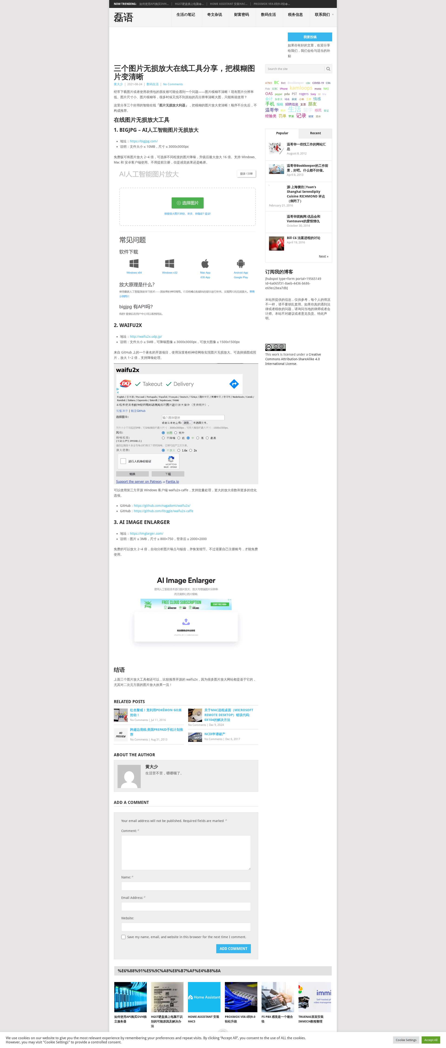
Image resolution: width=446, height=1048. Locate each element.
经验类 (270, 116)
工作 (308, 99)
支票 (303, 104)
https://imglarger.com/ (146, 533)
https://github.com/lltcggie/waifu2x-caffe (163, 511)
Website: (127, 918)
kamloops (301, 87)
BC (276, 82)
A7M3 (268, 83)
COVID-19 (318, 83)
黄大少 (118, 84)
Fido (267, 88)
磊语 (123, 17)
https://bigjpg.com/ (144, 141)
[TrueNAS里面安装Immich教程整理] (314, 997)
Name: (127, 877)
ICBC (275, 88)
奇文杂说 (214, 14)
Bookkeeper (296, 83)
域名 (287, 99)
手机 (270, 104)
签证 (326, 110)
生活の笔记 (186, 14)
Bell (283, 83)
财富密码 (241, 14)
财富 (311, 116)
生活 (294, 109)
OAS (269, 93)
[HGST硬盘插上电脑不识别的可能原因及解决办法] (167, 997)
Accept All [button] (430, 1040)
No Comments (173, 84)
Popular (282, 133)
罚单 (282, 116)
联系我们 (322, 14)
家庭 (294, 99)
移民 (318, 110)
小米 (301, 99)
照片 (283, 110)
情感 (317, 99)
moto (318, 88)
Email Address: (133, 897)
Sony (313, 94)
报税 (280, 104)
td (319, 94)
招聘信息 (291, 104)
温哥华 (272, 110)
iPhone (284, 88)
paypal (278, 94)
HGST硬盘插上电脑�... (189, 4)
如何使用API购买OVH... (154, 4)
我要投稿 (310, 37)
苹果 (291, 116)
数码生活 (268, 14)
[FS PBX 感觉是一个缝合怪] (278, 997)
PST (294, 94)
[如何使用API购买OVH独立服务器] (130, 997)
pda (287, 94)
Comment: (130, 831)
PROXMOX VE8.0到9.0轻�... (272, 4)
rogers (303, 94)
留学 (308, 110)
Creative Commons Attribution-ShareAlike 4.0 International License (293, 359)
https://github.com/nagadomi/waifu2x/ (162, 506)
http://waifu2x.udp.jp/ (146, 336)
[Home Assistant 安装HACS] (204, 997)
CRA (328, 83)
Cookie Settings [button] (406, 1040)
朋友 (312, 104)
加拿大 (278, 99)
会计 (269, 99)
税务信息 (295, 14)
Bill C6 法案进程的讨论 (303, 238)
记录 (301, 115)
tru (324, 94)
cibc (308, 83)
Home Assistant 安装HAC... (228, 4)
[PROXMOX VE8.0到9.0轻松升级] (241, 997)
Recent (315, 133)
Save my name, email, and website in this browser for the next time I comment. (186, 937)
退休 (318, 116)
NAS (326, 88)
